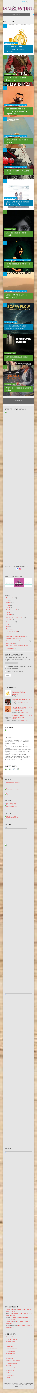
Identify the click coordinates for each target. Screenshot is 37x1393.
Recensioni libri (10, 648)
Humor (8, 612)
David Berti (10, 1358)
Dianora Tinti (24, 696)
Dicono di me (11, 1341)
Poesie (9, 1372)
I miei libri (10, 1344)
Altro (7, 600)
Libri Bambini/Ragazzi (12, 631)
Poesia (8, 605)
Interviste (8, 602)
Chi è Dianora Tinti (12, 1339)
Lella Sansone (11, 1351)
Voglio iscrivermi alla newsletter (15, 671)
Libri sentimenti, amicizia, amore (14, 617)
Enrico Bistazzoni (12, 1349)
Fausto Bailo (10, 1356)
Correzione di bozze (12, 1368)
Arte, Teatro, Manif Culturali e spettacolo (17, 646)
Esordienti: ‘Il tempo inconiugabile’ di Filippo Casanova (15, 49)
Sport (7, 626)
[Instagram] (20, 569)
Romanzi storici (10, 622)
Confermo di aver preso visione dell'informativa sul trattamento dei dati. (18, 667)
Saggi (7, 624)
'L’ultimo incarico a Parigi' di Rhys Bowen (19, 700)
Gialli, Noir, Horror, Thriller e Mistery (15, 636)
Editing (9, 1365)
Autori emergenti (10, 643)
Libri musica (9, 619)
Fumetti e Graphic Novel (12, 638)
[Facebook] (17, 569)
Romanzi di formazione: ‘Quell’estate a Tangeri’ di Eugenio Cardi (16, 111)
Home (19, 1)
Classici (8, 607)
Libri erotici (9, 614)
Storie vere (9, 629)
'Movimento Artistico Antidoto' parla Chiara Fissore (18, 717)
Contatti (8, 1377)
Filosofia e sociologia (11, 610)
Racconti (8, 634)
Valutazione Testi (12, 1363)
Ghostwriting (10, 1370)
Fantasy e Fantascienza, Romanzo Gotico (17, 641)
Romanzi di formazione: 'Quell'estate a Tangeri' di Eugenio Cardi (19, 708)
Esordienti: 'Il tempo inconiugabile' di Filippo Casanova (19, 692)
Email (7, 661)
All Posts (23, 1)
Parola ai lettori (10, 598)
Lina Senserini (11, 1353)
